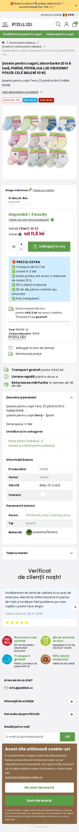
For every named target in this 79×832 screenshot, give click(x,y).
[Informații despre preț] (19, 234)
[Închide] (76, 5)
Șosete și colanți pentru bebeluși (22, 46)
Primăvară (33, 515)
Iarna (66, 515)
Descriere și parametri (21, 397)
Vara (45, 515)
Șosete (31, 523)
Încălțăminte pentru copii (22, 34)
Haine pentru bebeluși (22, 42)
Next (75, 607)
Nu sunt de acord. (40, 787)
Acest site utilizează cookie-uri (23, 777)
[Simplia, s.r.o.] (39, 826)
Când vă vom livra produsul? (29, 220)
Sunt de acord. (39, 800)
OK (67, 736)
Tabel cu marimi (43, 190)
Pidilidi (44, 469)
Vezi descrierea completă (20, 92)
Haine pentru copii (60, 34)
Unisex (44, 477)
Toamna (56, 515)
